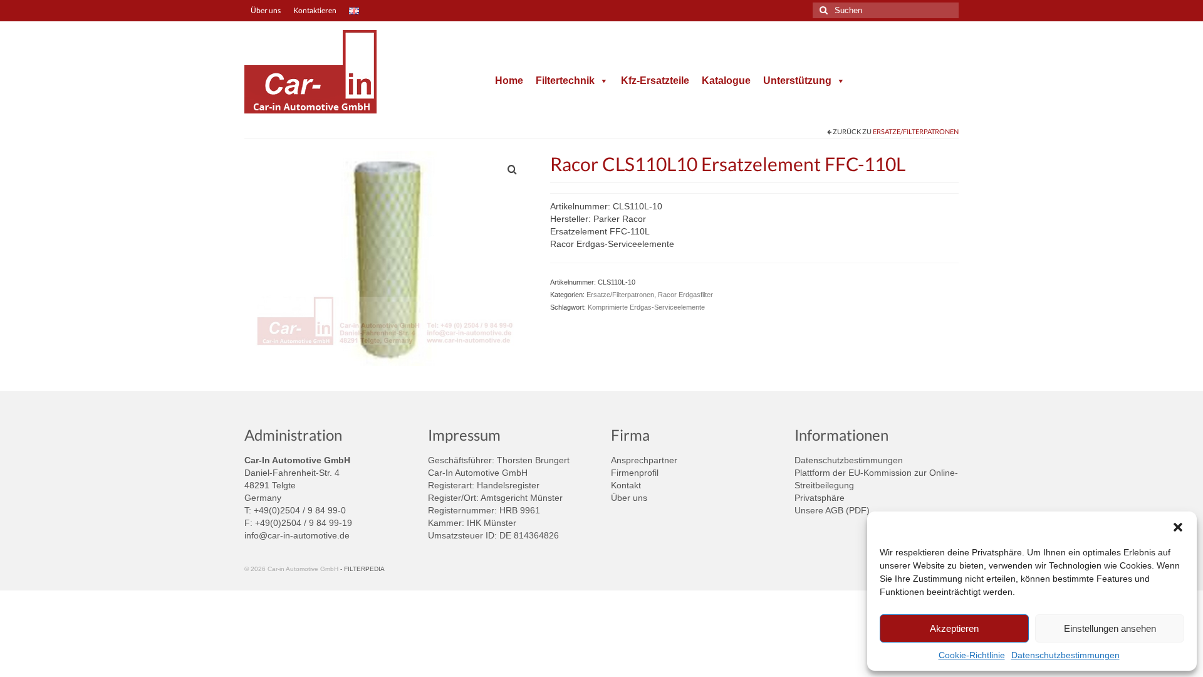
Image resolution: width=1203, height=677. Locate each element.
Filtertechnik (565, 80)
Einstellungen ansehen (1110, 628)
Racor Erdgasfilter (685, 294)
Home (509, 80)
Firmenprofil (635, 473)
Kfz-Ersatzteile (655, 80)
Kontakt (626, 485)
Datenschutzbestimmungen (1065, 655)
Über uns (629, 498)
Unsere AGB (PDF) (832, 510)
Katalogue (726, 80)
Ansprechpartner (644, 460)
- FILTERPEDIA (362, 568)
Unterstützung (797, 80)
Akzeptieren (954, 628)
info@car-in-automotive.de (297, 535)
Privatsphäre (819, 498)
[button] (1178, 527)
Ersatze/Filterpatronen (916, 131)
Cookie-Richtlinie (972, 655)
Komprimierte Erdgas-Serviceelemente (646, 307)
